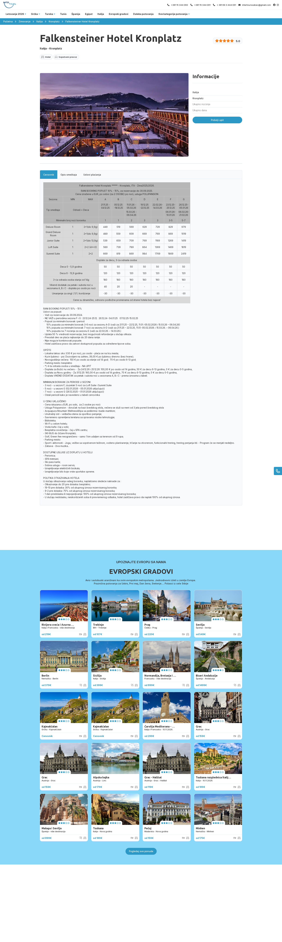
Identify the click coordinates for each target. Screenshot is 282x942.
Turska (49, 14)
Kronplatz (54, 21)
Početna (8, 21)
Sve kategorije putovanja (173, 14)
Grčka (34, 14)
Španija (75, 14)
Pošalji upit (217, 120)
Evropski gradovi (118, 14)
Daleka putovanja (143, 14)
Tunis (63, 14)
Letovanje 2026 (15, 14)
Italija (100, 14)
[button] (89, 153)
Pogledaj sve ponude (141, 851)
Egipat (89, 14)
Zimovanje (25, 21)
